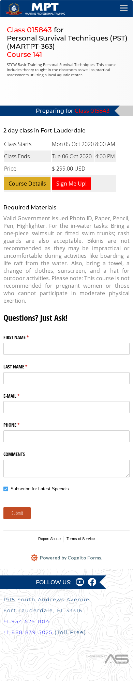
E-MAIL (19, 396)
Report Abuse (49, 539)
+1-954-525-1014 (26, 621)
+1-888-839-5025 (28, 632)
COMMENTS (14, 454)
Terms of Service (80, 539)
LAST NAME (23, 366)
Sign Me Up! (71, 183)
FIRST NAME (24, 337)
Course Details (27, 183)
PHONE (19, 425)
